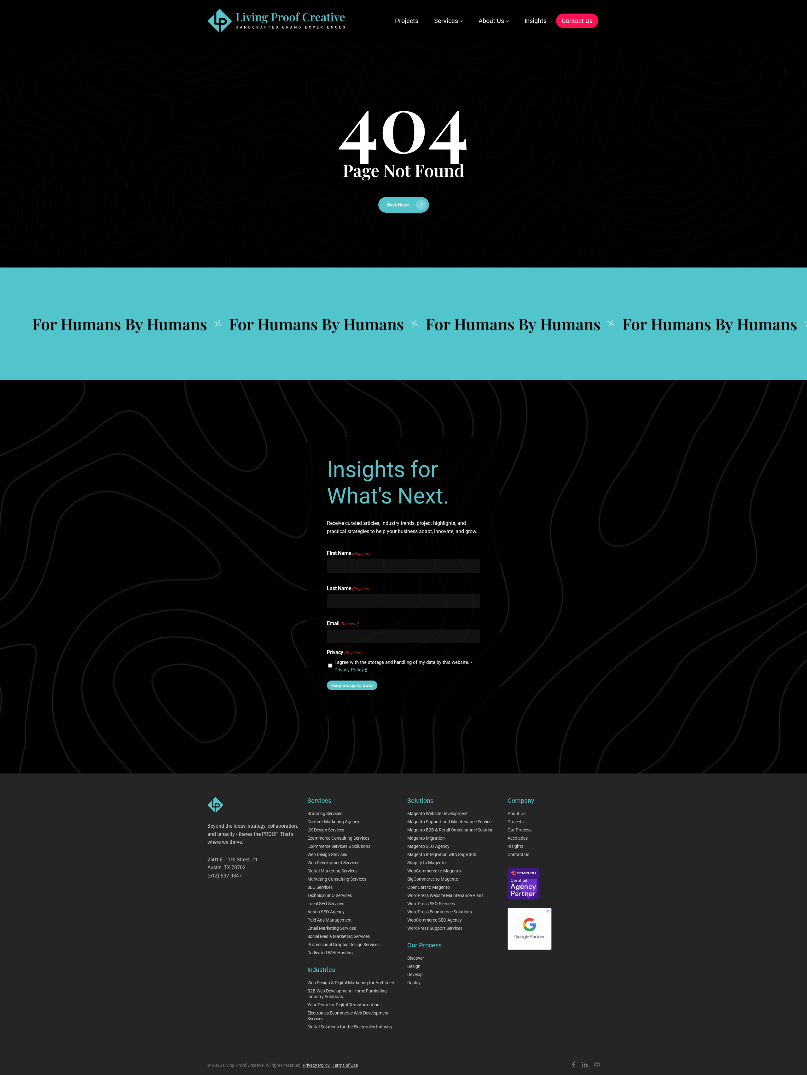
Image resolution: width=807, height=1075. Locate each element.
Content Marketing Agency (333, 821)
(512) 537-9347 (224, 876)
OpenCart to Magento (428, 887)
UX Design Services (325, 829)
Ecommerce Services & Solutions (338, 846)
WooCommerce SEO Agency (434, 920)
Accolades (518, 838)
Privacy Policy (349, 670)
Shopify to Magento (426, 862)
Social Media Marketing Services (338, 936)
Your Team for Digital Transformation (343, 1004)
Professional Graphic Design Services (343, 944)
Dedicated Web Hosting (330, 952)
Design (414, 966)
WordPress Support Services (434, 928)
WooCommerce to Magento (434, 870)
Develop (415, 974)
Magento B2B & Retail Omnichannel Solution (450, 829)
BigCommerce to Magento (432, 879)
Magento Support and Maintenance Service (449, 821)
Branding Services (324, 813)
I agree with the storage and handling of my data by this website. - (403, 666)
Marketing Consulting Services (336, 879)
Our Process (519, 829)
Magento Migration (426, 838)
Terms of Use (345, 1065)
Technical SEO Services (329, 895)
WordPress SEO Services (431, 903)
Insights (515, 846)
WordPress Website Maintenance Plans (445, 895)
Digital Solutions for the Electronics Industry (349, 1026)
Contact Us (518, 854)
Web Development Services (333, 862)
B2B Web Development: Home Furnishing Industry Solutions (347, 993)
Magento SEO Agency (428, 846)
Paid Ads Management (329, 920)
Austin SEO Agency (326, 911)
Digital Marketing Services (332, 870)
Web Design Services (327, 854)
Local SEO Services (325, 903)
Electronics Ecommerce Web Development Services (348, 1015)
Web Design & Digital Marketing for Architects (351, 982)
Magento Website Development (437, 813)
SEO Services (320, 887)
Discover (415, 958)
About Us (516, 813)
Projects (516, 821)
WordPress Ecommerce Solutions (439, 911)
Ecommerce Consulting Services (338, 838)
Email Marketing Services (331, 928)
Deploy (414, 982)
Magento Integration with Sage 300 (441, 854)
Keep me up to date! (352, 685)
